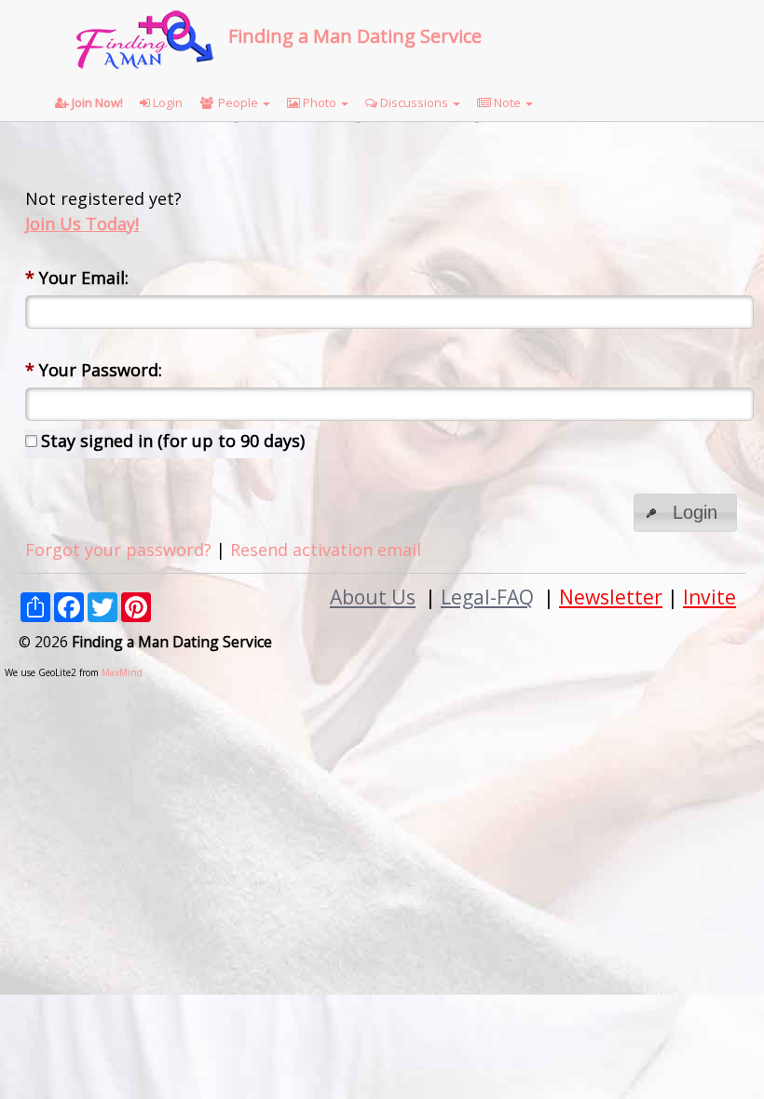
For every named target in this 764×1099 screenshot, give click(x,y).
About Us (373, 596)
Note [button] (507, 102)
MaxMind (122, 672)
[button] (685, 513)
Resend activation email (325, 549)
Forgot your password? (118, 549)
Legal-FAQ (487, 596)
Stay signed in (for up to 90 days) (173, 440)
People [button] (238, 102)
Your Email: (77, 277)
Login (166, 102)
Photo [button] (319, 102)
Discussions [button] (414, 102)
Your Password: (93, 370)
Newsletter (610, 596)
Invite (709, 596)
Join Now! (96, 102)
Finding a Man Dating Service (355, 35)
